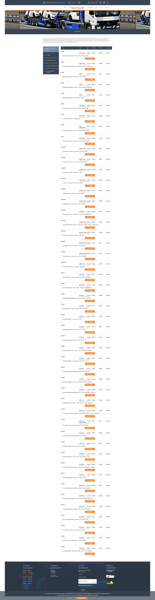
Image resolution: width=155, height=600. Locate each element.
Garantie (83, 7)
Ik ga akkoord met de (85, 585)
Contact (107, 7)
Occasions (71, 7)
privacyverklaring (88, 585)
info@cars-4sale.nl (54, 576)
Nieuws (101, 7)
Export (77, 7)
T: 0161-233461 (53, 575)
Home (65, 7)
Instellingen (70, 598)
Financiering (90, 7)
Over (96, 7)
